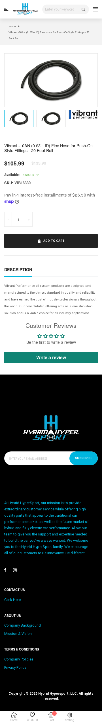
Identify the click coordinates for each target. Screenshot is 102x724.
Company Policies (18, 659)
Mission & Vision (18, 633)
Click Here (12, 600)
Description (18, 269)
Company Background (22, 625)
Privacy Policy (15, 667)
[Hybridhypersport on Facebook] (5, 570)
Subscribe (83, 458)
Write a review (51, 357)
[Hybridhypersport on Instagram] (15, 570)
